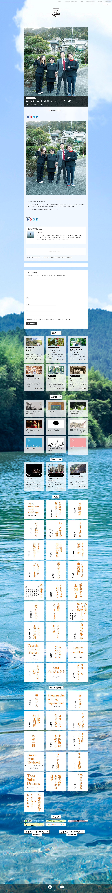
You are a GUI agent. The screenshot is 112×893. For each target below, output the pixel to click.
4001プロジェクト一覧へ (54, 110)
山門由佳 (51, 412)
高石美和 (58, 257)
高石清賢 (52, 257)
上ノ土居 (46, 257)
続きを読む (39, 359)
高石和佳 (63, 257)
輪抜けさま (52, 378)
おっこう (73, 448)
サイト (27, 311)
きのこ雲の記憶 (54, 430)
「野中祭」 (30, 478)
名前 (28, 297)
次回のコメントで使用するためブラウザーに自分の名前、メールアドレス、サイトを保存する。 (48, 319)
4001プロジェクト (35, 257)
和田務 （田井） (77, 477)
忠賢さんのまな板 (33, 378)
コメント (29, 279)
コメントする (40, 104)
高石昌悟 (69, 257)
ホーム (59, 1)
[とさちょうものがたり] (56, 22)
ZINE (81, 1)
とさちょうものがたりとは (70, 1)
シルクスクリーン (90, 1)
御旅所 (28, 350)
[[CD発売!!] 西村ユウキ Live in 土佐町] (78, 424)
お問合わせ (107, 1)
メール (28, 304)
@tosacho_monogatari (83, 871)
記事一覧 (100, 1)
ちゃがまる (30, 448)
